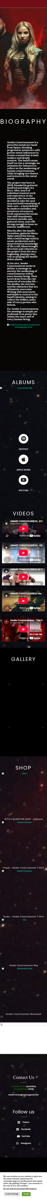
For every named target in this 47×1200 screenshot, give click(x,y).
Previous (4, 1038)
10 (34, 1056)
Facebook (26, 1129)
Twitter (26, 1122)
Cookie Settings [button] (11, 1194)
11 (37, 1056)
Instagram (26, 1143)
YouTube (26, 1136)
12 (40, 1056)
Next (42, 1038)
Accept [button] (26, 1194)
